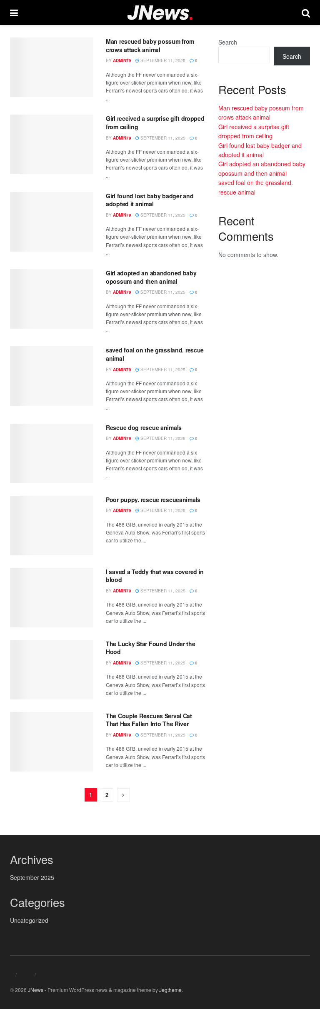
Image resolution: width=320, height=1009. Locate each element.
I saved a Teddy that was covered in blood (155, 575)
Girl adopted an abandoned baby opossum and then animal (151, 277)
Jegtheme (170, 989)
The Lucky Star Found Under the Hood (150, 647)
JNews (35, 989)
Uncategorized (29, 920)
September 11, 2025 (162, 60)
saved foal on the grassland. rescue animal (155, 354)
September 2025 (32, 877)
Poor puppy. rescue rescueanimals (153, 499)
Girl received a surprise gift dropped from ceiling (155, 122)
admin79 (122, 60)
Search (227, 42)
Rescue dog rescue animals (144, 427)
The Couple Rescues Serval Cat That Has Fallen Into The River (149, 720)
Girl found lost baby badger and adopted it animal (149, 200)
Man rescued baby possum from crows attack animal (150, 45)
